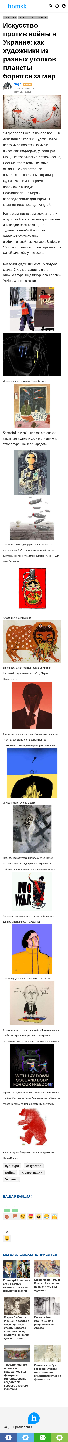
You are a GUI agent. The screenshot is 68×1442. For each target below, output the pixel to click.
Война (42, 17)
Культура (10, 17)
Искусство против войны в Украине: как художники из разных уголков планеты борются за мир (29, 50)
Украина (11, 1179)
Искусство (27, 17)
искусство (33, 1166)
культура (12, 1166)
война (10, 1172)
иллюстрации (32, 1172)
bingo (17, 84)
